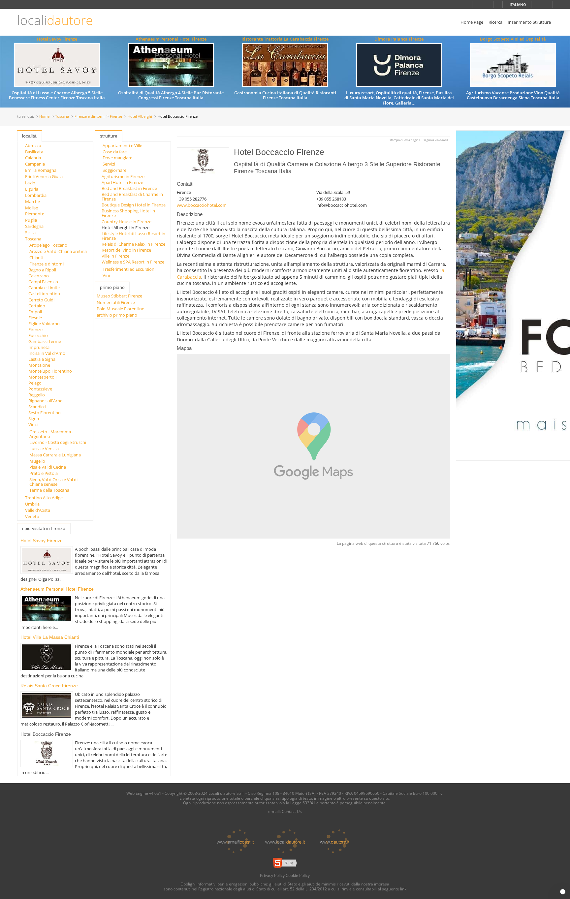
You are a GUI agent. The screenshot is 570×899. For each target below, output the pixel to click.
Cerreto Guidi (41, 299)
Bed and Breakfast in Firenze (129, 188)
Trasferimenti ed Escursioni (129, 269)
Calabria (33, 157)
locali (55, 20)
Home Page (471, 22)
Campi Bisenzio (43, 281)
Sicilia (30, 232)
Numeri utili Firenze (116, 302)
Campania (35, 164)
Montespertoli (42, 377)
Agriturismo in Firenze (123, 176)
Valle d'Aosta (37, 510)
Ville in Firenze (115, 256)
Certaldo (36, 305)
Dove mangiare (117, 157)
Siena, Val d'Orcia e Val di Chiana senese (53, 481)
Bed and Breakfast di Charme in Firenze (132, 196)
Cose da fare (115, 151)
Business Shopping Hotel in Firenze (128, 213)
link (403, 888)
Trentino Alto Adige (44, 497)
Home (44, 116)
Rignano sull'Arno (45, 400)
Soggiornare (114, 170)
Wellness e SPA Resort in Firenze (133, 262)
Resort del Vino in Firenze (126, 250)
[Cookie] (562, 891)
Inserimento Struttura (529, 22)
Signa (33, 418)
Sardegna (34, 226)
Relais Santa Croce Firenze (49, 685)
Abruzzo (33, 145)
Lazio (30, 182)
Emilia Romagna (40, 170)
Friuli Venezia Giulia (44, 176)
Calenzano (38, 275)
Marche (32, 201)
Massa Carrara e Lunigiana (55, 454)
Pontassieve (40, 389)
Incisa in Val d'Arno (46, 353)
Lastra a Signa (41, 359)
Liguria (31, 189)
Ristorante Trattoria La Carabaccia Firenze (285, 39)
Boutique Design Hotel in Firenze (134, 204)
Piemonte (34, 213)
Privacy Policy (272, 875)
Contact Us (292, 811)
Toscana (62, 116)
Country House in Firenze (126, 221)
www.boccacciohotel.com (202, 205)
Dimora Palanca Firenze (399, 39)
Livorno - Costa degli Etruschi (57, 442)
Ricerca (495, 22)
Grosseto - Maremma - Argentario (51, 434)
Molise (31, 207)
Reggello (36, 394)
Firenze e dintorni (90, 116)
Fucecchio (38, 335)
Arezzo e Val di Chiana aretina (58, 251)
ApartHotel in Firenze (122, 182)
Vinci (33, 424)
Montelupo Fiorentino (50, 371)
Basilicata (34, 151)
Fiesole (35, 317)
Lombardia (36, 195)
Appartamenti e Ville (122, 145)
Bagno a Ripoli (42, 269)
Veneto (32, 516)
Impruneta (38, 347)
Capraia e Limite (44, 287)
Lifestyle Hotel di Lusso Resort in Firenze (133, 235)
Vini (106, 275)
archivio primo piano (117, 315)
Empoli (35, 311)
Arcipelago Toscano (48, 245)
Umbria (32, 504)
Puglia (31, 220)
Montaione (39, 365)
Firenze (116, 116)
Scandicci (37, 406)
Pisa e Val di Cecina (47, 467)
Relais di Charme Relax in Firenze (133, 244)
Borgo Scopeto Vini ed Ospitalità (513, 39)
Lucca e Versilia (44, 448)
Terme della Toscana (49, 490)
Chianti (36, 257)
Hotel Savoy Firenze (57, 39)
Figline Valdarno (44, 323)
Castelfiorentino (44, 293)
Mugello (37, 461)
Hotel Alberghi (140, 116)
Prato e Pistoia (43, 473)
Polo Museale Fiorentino (120, 309)
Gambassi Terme (44, 341)
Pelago (35, 383)
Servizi (109, 164)
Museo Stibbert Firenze (119, 296)
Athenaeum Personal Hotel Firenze (171, 39)
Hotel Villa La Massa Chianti (49, 637)
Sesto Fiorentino (44, 412)
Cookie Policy (298, 875)
